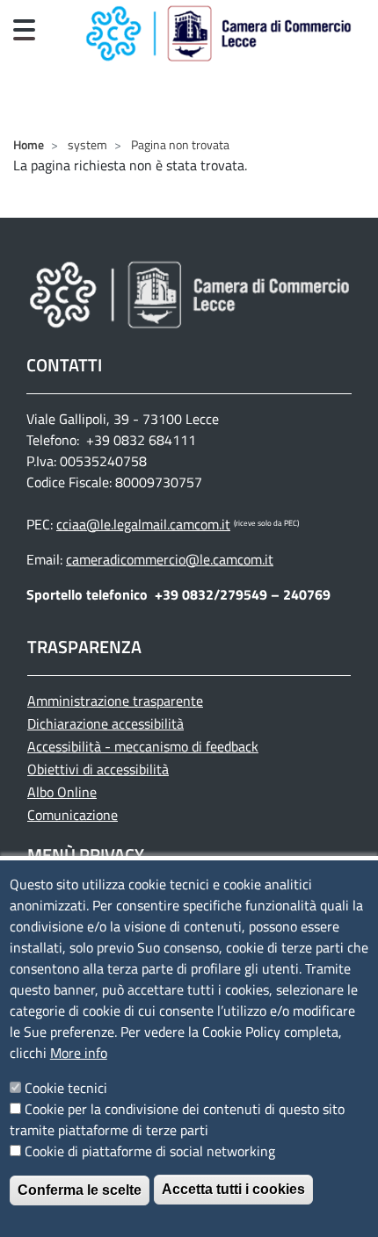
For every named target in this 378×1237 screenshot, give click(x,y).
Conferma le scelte (80, 1190)
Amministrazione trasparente (115, 700)
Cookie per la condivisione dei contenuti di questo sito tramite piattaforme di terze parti (177, 1119)
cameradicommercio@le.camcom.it (169, 559)
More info (78, 1052)
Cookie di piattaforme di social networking (150, 1150)
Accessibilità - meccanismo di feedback (142, 746)
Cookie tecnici (66, 1087)
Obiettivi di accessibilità (98, 769)
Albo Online (62, 791)
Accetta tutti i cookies (233, 1189)
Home (28, 144)
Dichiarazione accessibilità (105, 723)
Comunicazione (72, 814)
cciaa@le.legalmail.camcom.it (143, 524)
